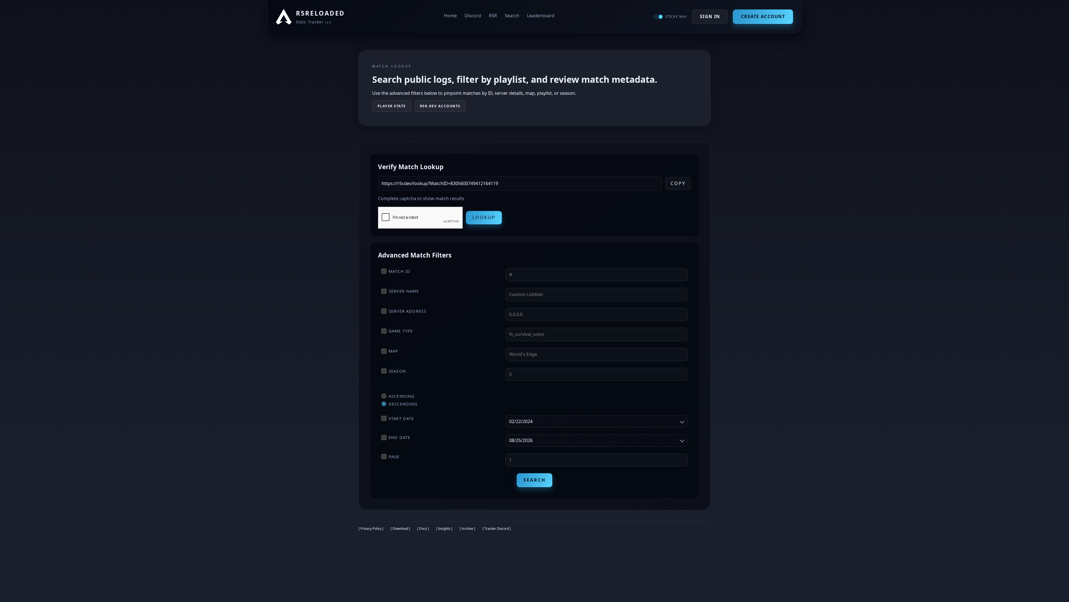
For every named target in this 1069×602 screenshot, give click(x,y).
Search (512, 16)
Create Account (763, 16)
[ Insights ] (444, 528)
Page (394, 456)
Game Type (401, 331)
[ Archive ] (467, 528)
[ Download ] (400, 528)
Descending (403, 404)
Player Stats (391, 106)
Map (393, 351)
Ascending (401, 396)
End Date (399, 437)
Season (397, 371)
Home (450, 16)
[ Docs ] (423, 528)
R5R (493, 16)
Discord (473, 16)
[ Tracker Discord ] (496, 528)
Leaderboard (540, 16)
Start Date (401, 418)
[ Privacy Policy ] (371, 528)
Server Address (407, 311)
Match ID (399, 271)
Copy (678, 183)
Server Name (404, 291)
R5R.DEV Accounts (440, 106)
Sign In (710, 16)
